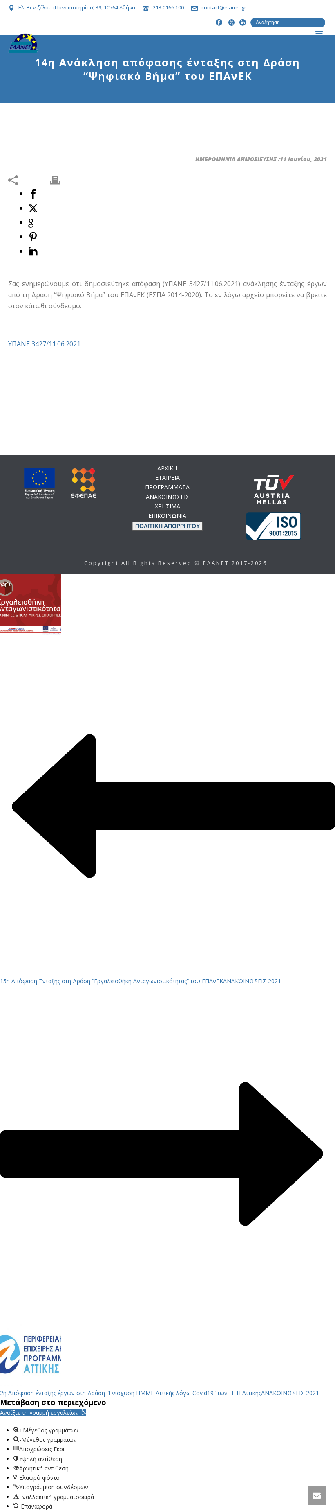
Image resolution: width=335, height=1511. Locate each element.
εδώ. (214, 616)
